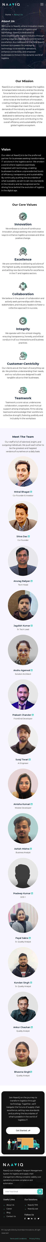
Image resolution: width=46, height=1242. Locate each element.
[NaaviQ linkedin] (32, 1218)
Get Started (21, 1130)
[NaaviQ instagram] (35, 1218)
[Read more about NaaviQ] (11, 4)
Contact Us (11, 1216)
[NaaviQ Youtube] (29, 1218)
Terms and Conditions (18, 1239)
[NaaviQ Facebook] (25, 1218)
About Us (10, 1205)
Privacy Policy (34, 1239)
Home (8, 15)
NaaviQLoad (33, 1209)
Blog (8, 1213)
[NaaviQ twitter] (39, 1218)
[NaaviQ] (23, 1164)
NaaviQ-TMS (33, 1205)
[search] (39, 1191)
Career (9, 1209)
